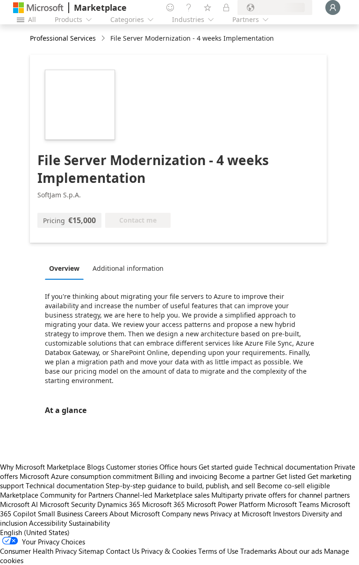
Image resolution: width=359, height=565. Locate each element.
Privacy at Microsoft (240, 513)
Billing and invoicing (185, 476)
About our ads (300, 551)
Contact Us (122, 551)
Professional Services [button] (63, 38)
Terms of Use (218, 551)
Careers (96, 513)
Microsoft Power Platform (226, 504)
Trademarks (258, 551)
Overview (64, 268)
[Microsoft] (38, 7)
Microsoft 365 (163, 504)
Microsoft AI (19, 504)
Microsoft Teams (293, 504)
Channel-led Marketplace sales (162, 495)
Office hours (178, 466)
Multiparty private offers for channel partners (280, 495)
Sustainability (89, 523)
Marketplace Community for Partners (56, 495)
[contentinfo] (104, 38)
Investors (286, 513)
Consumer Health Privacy (38, 551)
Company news (185, 513)
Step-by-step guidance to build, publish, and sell (180, 485)
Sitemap (91, 551)
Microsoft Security (67, 504)
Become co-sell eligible (293, 485)
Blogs (95, 466)
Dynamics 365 (118, 504)
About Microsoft (134, 513)
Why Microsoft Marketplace (42, 466)
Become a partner (246, 476)
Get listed (291, 476)
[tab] (66, 268)
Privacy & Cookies (168, 551)
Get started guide (225, 466)
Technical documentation (293, 466)
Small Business (60, 513)
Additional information (128, 268)
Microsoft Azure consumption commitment (87, 476)
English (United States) (35, 532)
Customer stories (132, 466)
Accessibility (48, 523)
